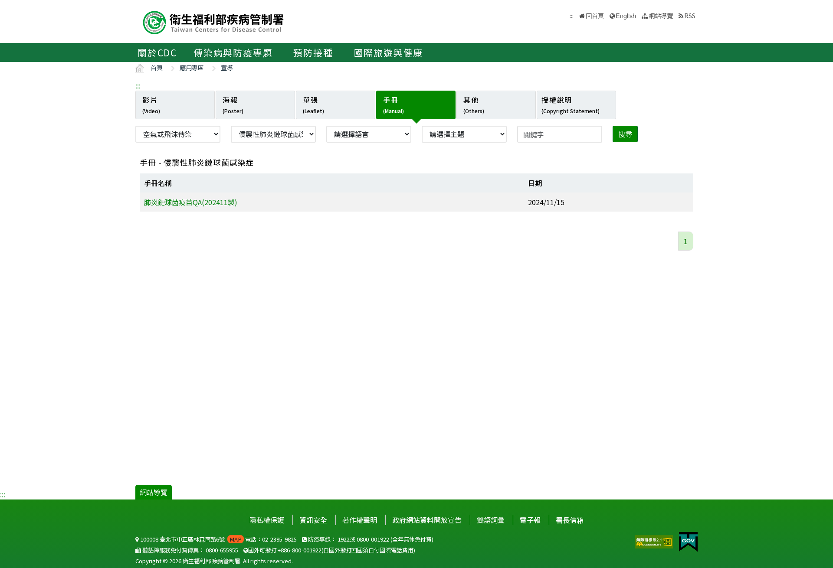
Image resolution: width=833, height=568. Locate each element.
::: (138, 85)
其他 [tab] (473, 104)
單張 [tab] (313, 104)
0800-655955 (222, 550)
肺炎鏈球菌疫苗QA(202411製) (190, 202)
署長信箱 (570, 520)
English (626, 15)
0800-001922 (373, 539)
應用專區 (192, 67)
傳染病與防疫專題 (232, 52)
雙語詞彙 (491, 520)
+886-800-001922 (299, 550)
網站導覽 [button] (661, 15)
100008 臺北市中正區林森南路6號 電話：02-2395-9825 (218, 539)
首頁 (157, 67)
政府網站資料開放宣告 (427, 520)
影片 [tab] (151, 104)
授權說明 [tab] (570, 104)
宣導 (227, 67)
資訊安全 (313, 520)
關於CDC (157, 52)
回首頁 (595, 15)
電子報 (530, 520)
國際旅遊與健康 (388, 52)
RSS (689, 15)
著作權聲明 (359, 520)
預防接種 (313, 52)
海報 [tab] (233, 104)
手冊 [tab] (393, 104)
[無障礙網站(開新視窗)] (655, 540)
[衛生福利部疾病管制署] (213, 21)
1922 (344, 539)
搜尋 (625, 134)
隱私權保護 (266, 520)
